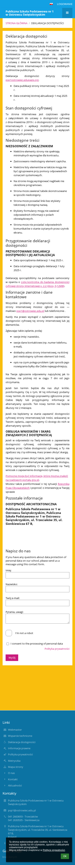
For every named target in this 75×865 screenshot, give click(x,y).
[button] (51, 4)
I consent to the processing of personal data (37, 643)
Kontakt (13, 779)
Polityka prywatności (57, 648)
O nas (11, 773)
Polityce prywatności (54, 850)
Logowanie (64, 4)
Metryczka (14, 760)
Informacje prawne (19, 748)
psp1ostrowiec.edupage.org (22, 80)
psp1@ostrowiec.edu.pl (30, 311)
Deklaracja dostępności (47, 23)
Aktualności (15, 785)
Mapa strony (15, 767)
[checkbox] (9, 633)
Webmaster (15, 729)
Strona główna (16, 23)
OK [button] (65, 856)
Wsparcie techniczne (20, 736)
